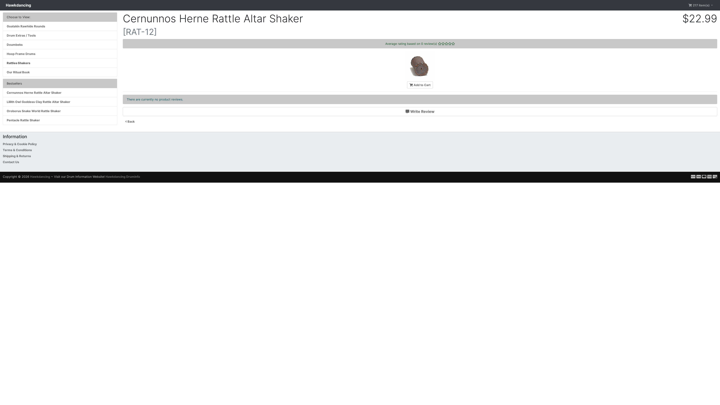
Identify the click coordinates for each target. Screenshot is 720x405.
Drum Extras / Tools (21, 35)
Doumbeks (15, 44)
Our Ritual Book (18, 72)
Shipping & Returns (17, 156)
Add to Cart (421, 85)
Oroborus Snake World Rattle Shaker (34, 111)
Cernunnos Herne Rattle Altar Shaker (34, 92)
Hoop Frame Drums (21, 54)
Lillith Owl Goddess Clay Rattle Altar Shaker (38, 102)
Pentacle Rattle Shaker (23, 120)
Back (131, 121)
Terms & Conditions (17, 150)
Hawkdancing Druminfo (123, 176)
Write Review (421, 111)
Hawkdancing (18, 5)
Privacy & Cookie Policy (20, 144)
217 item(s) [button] (701, 5)
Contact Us (11, 162)
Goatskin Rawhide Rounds (26, 26)
